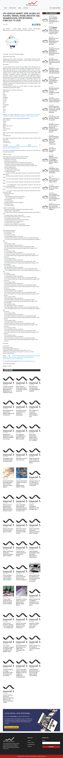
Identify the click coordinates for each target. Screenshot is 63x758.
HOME (5, 8)
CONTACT (25, 8)
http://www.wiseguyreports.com (27, 361)
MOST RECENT (12, 8)
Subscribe (51, 746)
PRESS (19, 8)
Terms (29, 740)
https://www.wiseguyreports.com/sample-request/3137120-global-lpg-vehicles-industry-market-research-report (21, 115)
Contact (30, 746)
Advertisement (31, 744)
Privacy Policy (31, 742)
